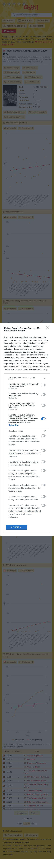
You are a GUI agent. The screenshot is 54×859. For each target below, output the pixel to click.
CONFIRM (16, 527)
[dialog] (27, 429)
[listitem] (27, 378)
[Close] (48, 328)
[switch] (43, 385)
